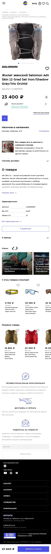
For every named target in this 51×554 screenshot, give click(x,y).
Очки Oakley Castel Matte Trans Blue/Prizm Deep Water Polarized (31, 310)
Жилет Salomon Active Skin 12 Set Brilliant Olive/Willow (32, 355)
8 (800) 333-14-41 (9, 525)
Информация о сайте (25, 535)
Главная (5, 12)
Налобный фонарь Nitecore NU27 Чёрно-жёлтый (11, 309)
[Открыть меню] (4, 3)
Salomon (9, 350)
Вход (34, 3)
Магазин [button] (7, 490)
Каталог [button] (7, 483)
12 (31, 63)
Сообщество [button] (9, 502)
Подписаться (25, 454)
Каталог (14, 12)
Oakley (27, 305)
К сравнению (25, 229)
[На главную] (25, 3)
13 (32, 63)
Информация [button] (9, 508)
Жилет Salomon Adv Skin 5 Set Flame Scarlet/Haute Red (13, 354)
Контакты (8, 515)
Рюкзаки (23, 12)
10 (29, 63)
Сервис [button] (6, 496)
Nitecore (7, 305)
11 (30, 63)
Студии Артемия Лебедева (37, 533)
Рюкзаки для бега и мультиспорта (15, 15)
